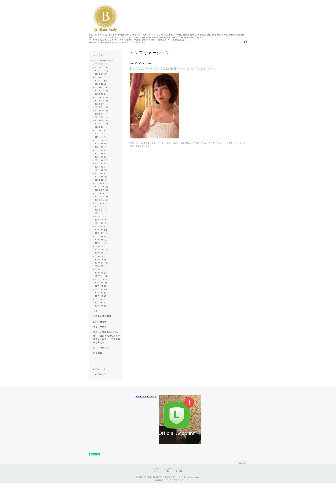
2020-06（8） (102, 193)
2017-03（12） (102, 306)
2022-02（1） (102, 127)
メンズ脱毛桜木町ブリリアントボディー (161, 477)
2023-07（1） (102, 104)
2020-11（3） (101, 177)
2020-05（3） (102, 196)
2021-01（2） (101, 170)
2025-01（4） (102, 81)
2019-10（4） (101, 220)
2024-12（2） (102, 84)
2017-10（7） (101, 283)
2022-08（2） (102, 110)
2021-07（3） (102, 150)
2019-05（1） (101, 230)
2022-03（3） (102, 124)
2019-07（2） (102, 226)
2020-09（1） (102, 183)
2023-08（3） (102, 100)
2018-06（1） (101, 256)
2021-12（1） (101, 134)
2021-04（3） (102, 160)
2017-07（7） (101, 292)
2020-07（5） (102, 190)
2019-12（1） (101, 213)
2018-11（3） (101, 243)
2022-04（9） (102, 120)
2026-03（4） (102, 67)
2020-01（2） (102, 210)
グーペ (168, 480)
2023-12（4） (102, 94)
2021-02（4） (102, 167)
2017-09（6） (101, 286)
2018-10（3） (101, 246)
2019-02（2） (102, 236)
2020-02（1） (102, 206)
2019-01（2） (101, 240)
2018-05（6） (102, 259)
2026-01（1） (101, 74)
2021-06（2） (102, 153)
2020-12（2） (102, 173)
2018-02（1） (101, 269)
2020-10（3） (102, 180)
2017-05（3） (101, 299)
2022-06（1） (102, 114)
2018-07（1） (101, 253)
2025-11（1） (101, 77)
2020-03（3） (102, 203)
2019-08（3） (102, 223)
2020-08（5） (102, 187)
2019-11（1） (101, 216)
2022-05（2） (102, 117)
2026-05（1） (101, 64)
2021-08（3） (102, 147)
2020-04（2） (102, 200)
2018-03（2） (102, 266)
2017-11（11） (101, 279)
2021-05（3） (101, 157)
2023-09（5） (102, 97)
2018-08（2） (102, 249)
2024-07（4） (102, 87)
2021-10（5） (101, 140)
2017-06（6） (101, 296)
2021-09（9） (102, 143)
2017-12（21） (102, 276)
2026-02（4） (102, 71)
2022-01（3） (102, 130)
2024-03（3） (102, 90)
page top (241, 463)
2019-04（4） (102, 233)
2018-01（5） (101, 273)
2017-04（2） (102, 302)
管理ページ (178, 480)
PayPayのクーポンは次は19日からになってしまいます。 (173, 68)
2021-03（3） (102, 163)
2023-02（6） (102, 107)
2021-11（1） (101, 137)
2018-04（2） (102, 263)
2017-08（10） (102, 289)
